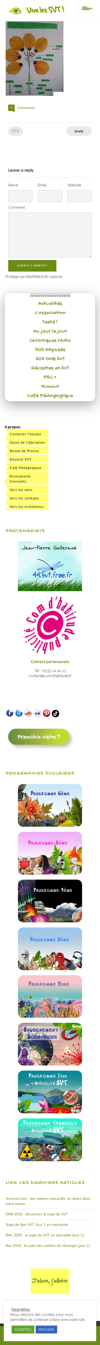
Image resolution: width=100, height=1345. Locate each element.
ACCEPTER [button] (23, 1329)
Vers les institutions (27, 507)
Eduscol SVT (21, 459)
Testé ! (50, 322)
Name (13, 185)
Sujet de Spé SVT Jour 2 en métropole (37, 1225)
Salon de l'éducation (27, 442)
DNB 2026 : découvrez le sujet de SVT (37, 1214)
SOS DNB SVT (50, 359)
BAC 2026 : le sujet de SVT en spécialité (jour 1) (45, 1235)
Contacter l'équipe (25, 434)
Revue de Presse (24, 451)
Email (42, 185)
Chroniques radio (50, 340)
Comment (16, 207)
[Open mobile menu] (87, 8)
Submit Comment (32, 265)
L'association (50, 313)
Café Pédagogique (50, 396)
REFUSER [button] (46, 1329)
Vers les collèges (24, 498)
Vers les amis (21, 490)
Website (74, 185)
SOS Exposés (50, 349)
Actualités (50, 303)
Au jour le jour (50, 331)
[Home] (37, 15)
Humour (50, 386)
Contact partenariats (50, 662)
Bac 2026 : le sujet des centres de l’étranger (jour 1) (48, 1245)
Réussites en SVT (50, 368)
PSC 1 (50, 377)
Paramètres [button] (21, 1309)
